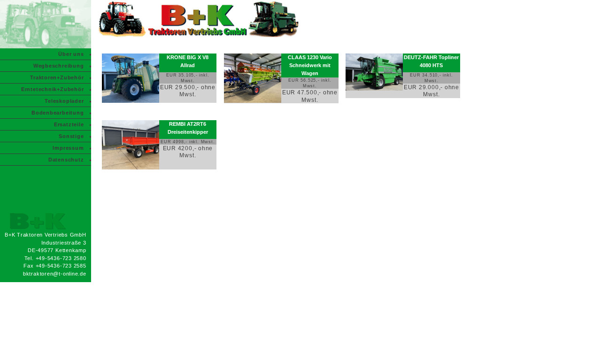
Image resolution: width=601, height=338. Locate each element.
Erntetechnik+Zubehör (52, 89)
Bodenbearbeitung (57, 112)
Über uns (71, 54)
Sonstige (71, 136)
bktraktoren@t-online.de (54, 274)
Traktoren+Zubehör (57, 77)
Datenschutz (66, 159)
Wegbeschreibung (58, 66)
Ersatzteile (69, 124)
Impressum (68, 148)
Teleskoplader (64, 101)
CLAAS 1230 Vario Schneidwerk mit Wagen (310, 65)
